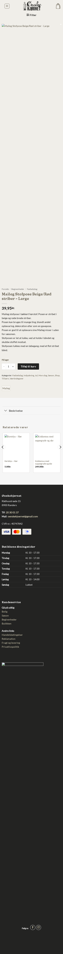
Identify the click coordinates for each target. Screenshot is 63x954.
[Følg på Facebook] (32, 927)
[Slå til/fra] (6, 411)
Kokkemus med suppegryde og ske (43, 462)
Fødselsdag (32, 289)
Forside (5, 289)
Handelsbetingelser (12, 634)
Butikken (6, 623)
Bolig (4, 611)
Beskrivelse (16, 410)
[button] (7, 6)
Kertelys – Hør (11, 461)
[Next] (60, 454)
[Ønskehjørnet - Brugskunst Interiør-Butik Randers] (31, 6)
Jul (36, 375)
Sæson (51, 375)
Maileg (6, 388)
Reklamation (8, 638)
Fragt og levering (11, 642)
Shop (57, 375)
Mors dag (42, 375)
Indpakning (29, 375)
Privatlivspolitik (10, 646)
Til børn (5, 378)
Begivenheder (17, 289)
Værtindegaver (16, 378)
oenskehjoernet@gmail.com (23, 516)
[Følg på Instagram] (38, 927)
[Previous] (3, 454)
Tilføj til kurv (28, 366)
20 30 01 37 (12, 512)
